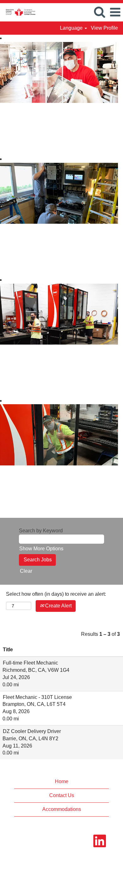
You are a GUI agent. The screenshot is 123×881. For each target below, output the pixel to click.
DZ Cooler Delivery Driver (32, 731)
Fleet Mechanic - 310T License (37, 697)
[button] (115, 12)
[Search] (99, 12)
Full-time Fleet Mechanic (30, 662)
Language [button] (72, 28)
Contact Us (61, 795)
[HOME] (18, 12)
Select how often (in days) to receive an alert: (56, 594)
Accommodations (61, 809)
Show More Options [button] (41, 548)
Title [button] (8, 649)
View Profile (104, 28)
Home (61, 781)
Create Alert (58, 605)
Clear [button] (26, 571)
